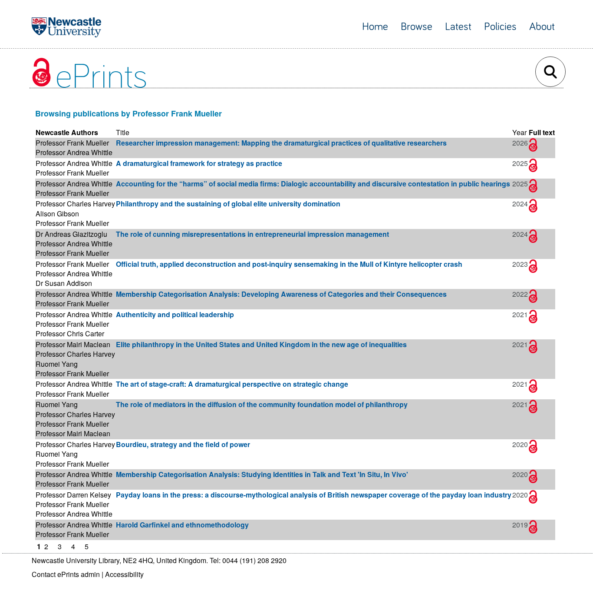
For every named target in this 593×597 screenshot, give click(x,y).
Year (519, 132)
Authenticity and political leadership (175, 314)
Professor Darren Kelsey (73, 495)
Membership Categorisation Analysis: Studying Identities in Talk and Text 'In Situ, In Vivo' (262, 474)
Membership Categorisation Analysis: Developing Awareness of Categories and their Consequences (281, 294)
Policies (500, 26)
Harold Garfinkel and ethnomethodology (182, 525)
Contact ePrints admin (66, 574)
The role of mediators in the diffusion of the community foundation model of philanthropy (262, 404)
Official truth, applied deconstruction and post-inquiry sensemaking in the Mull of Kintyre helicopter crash (289, 264)
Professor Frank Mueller (72, 143)
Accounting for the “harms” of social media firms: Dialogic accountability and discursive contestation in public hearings (313, 184)
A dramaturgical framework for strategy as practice (199, 163)
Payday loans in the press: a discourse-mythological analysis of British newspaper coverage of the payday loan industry (313, 495)
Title (122, 132)
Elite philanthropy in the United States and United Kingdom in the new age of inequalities (261, 344)
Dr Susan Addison (64, 283)
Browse (416, 26)
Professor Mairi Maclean (73, 344)
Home (375, 26)
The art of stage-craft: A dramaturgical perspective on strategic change (232, 384)
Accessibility (124, 574)
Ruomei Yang (57, 364)
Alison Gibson (57, 214)
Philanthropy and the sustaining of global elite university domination (228, 204)
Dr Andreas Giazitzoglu (71, 234)
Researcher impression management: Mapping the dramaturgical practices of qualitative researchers (281, 143)
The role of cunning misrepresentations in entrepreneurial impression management (252, 234)
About (542, 26)
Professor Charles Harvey (75, 204)
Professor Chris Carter (70, 333)
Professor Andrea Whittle (74, 152)
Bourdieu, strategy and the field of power (183, 444)
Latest (458, 26)
